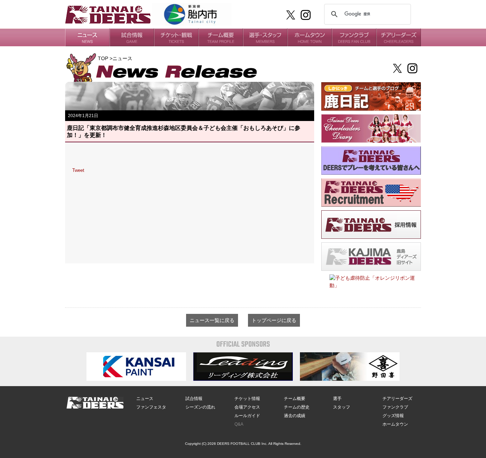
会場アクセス (247, 407)
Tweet (78, 170)
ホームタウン (395, 424)
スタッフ (341, 407)
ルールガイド (247, 415)
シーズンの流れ (200, 407)
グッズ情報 (393, 415)
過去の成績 (294, 415)
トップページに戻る (274, 320)
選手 (337, 398)
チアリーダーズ (397, 398)
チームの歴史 (297, 407)
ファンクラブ (395, 407)
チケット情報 (247, 398)
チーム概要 (294, 398)
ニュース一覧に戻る (212, 320)
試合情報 (193, 398)
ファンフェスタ (151, 407)
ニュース (144, 398)
